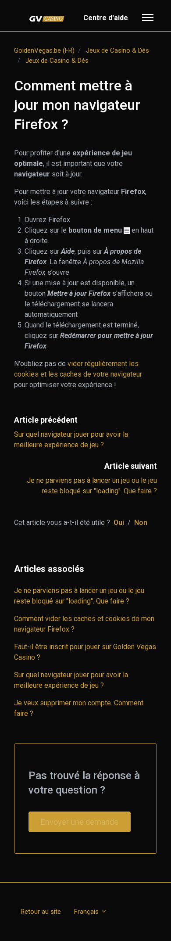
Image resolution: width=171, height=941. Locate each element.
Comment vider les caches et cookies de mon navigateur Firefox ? (84, 623)
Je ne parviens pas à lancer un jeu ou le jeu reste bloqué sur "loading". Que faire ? (79, 595)
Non (140, 522)
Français (87, 912)
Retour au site (41, 912)
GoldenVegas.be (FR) (44, 50)
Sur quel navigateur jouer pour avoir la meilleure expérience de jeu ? (71, 680)
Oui (119, 522)
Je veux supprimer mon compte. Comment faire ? (78, 708)
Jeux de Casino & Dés (117, 50)
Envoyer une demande (79, 821)
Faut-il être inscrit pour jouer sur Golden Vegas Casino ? (85, 652)
